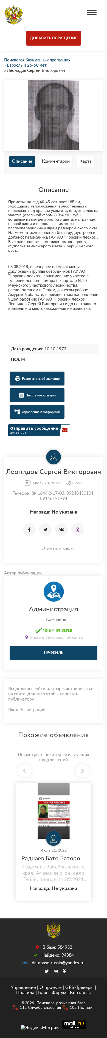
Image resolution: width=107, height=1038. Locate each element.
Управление (23, 987)
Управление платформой (40, 412)
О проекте (51, 987)
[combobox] (53, 548)
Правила (25, 992)
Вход (13, 710)
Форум (59, 992)
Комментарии (56, 161)
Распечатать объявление (41, 378)
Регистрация (32, 710)
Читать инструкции (41, 395)
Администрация (53, 609)
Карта (86, 161)
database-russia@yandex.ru (58, 963)
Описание (22, 161)
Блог (43, 992)
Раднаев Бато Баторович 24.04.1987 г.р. (53, 858)
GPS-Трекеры (79, 987)
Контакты (80, 992)
